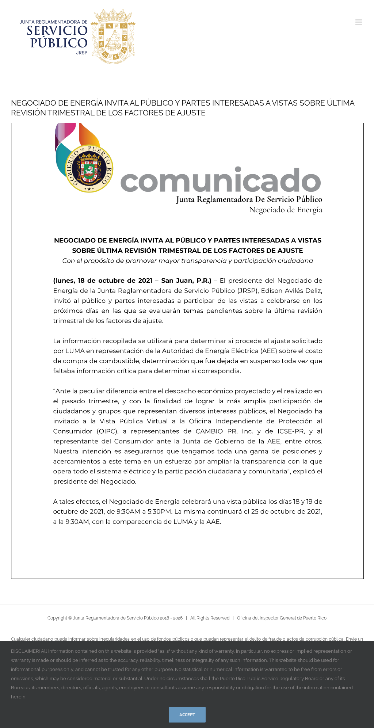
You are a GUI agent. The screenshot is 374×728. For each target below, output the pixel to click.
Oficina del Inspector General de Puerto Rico (282, 618)
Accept (187, 715)
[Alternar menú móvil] (359, 22)
